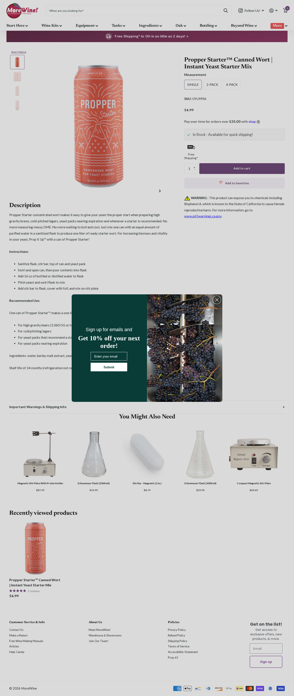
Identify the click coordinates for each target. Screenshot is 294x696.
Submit (109, 367)
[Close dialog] (217, 300)
